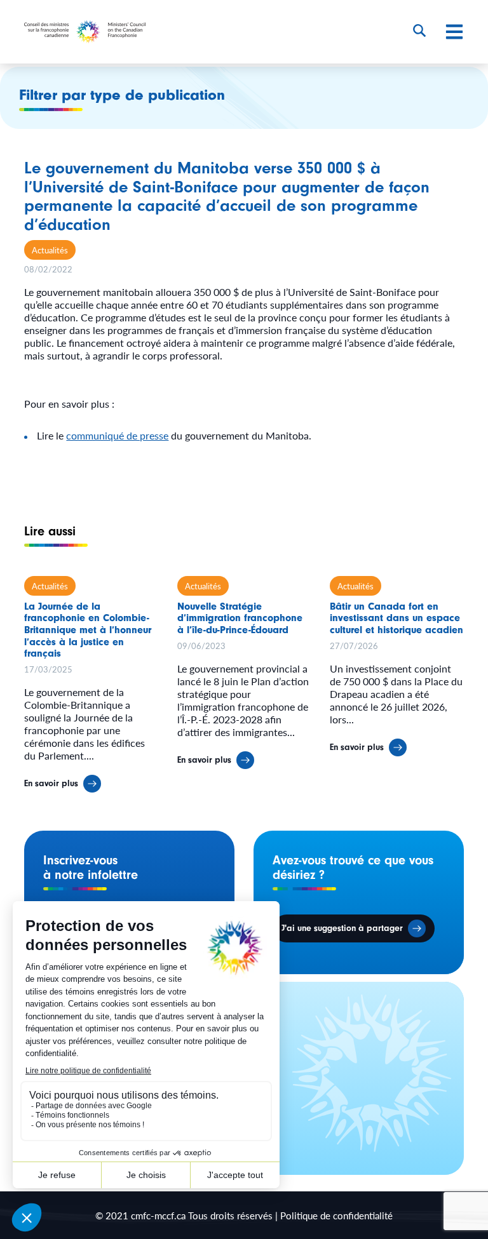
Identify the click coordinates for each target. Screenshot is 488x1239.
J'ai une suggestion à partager (342, 928)
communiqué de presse (117, 435)
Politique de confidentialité (336, 1215)
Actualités (50, 250)
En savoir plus (51, 784)
